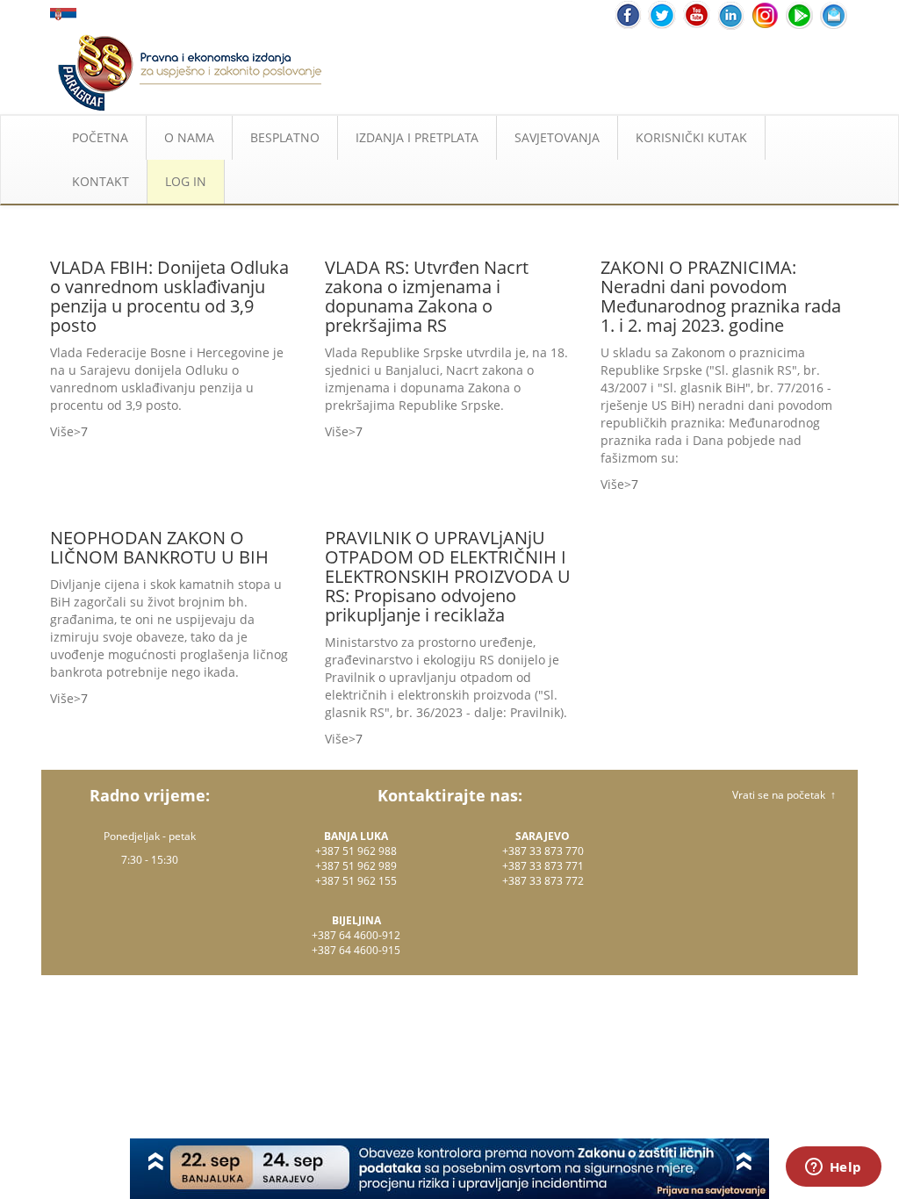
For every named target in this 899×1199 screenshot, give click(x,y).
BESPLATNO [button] (285, 137)
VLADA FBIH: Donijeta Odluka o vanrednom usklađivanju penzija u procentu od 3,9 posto (169, 296)
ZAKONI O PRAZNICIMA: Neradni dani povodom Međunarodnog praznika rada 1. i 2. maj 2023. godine (721, 296)
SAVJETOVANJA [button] (557, 137)
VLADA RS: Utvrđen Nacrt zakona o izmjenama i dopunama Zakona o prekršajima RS (427, 296)
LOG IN (185, 181)
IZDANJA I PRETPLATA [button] (417, 137)
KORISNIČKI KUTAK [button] (691, 137)
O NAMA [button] (189, 137)
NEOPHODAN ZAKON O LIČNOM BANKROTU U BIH (159, 547)
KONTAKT (100, 181)
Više (62, 431)
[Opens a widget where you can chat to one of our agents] (833, 1168)
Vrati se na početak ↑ (784, 794)
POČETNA (100, 137)
